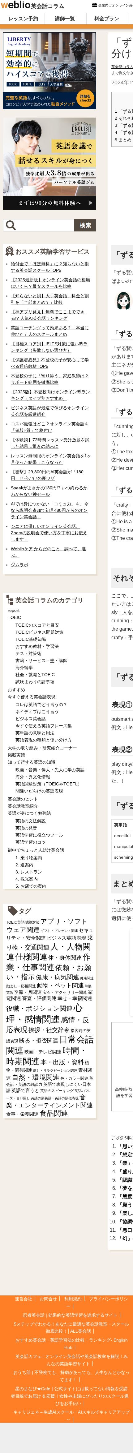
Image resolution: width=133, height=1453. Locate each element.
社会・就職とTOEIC (35, 674)
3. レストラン (28, 871)
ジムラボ (19, 564)
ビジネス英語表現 (66, 938)
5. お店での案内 (30, 886)
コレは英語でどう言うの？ (41, 704)
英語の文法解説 (30, 820)
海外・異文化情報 (32, 776)
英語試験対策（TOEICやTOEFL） (48, 783)
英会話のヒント (23, 799)
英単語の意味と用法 (34, 732)
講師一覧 (65, 18)
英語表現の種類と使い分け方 (43, 739)
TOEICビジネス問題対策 (39, 632)
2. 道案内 (24, 864)
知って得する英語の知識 (31, 762)
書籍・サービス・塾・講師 (41, 660)
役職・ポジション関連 (39, 1008)
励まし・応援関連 (21, 986)
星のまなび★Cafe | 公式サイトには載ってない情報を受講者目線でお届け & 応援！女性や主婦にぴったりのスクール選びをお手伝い (70, 1396)
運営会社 (23, 1298)
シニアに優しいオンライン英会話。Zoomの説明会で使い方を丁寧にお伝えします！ (49, 533)
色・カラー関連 (74, 1078)
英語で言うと (25, 1090)
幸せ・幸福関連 (75, 998)
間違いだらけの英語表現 (39, 791)
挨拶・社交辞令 (49, 1030)
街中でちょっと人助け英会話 (36, 850)
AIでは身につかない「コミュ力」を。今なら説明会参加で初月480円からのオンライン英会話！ (49, 510)
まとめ (123, 140)
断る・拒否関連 (38, 1041)
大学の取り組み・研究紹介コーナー (42, 747)
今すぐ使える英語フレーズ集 (43, 725)
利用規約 (73, 1298)
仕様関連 (31, 956)
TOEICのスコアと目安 (37, 625)
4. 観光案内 (26, 879)
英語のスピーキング (57, 1091)
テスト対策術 (28, 653)
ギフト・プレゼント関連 (59, 931)
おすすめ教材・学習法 (37, 646)
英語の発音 (26, 827)
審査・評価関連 (39, 998)
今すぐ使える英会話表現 (31, 696)
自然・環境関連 (35, 1077)
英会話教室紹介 (23, 806)
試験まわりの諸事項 (34, 681)
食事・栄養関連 (22, 1114)
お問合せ (48, 1298)
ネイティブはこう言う (37, 711)
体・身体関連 (65, 958)
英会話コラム (47, 6)
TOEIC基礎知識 (30, 639)
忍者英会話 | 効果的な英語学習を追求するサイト (70, 1315)
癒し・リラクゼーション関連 (55, 1070)
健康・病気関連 (57, 977)
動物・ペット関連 (60, 985)
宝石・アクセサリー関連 (65, 992)
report (13, 610)
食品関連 (54, 1113)
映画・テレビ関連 (43, 1052)
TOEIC (14, 617)
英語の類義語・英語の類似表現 (55, 1098)
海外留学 (24, 667)
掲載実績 (16, 755)
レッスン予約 (23, 18)
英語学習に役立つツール (39, 835)
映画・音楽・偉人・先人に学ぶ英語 (50, 769)
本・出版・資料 (62, 1062)
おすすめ (16, 689)
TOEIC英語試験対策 (23, 922)
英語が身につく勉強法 (29, 813)
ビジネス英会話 (30, 718)
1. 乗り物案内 (28, 857)
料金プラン (106, 18)
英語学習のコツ (30, 842)
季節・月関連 (28, 992)
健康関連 (87, 978)
